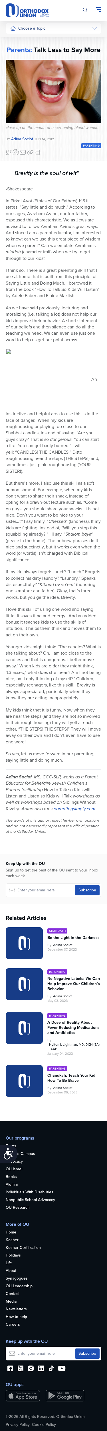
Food (14, 40)
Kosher (12, 1240)
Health (16, 51)
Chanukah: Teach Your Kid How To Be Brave (71, 1078)
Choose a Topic (31, 28)
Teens (11, 1146)
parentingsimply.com (74, 808)
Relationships (22, 62)
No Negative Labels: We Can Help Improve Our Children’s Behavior (73, 984)
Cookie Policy (44, 1425)
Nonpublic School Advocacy (30, 1200)
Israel (15, 94)
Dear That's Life (20, 161)
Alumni (12, 1184)
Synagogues (17, 1278)
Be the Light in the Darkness (73, 937)
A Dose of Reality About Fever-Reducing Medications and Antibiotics (73, 1027)
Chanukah (57, 931)
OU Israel (14, 1169)
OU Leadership (19, 1286)
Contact (12, 1294)
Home (11, 1232)
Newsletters (16, 1309)
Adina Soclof (62, 944)
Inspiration (19, 105)
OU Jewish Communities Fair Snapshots (21, 204)
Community (20, 115)
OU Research (18, 1207)
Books (11, 1177)
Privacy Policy (18, 1425)
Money (16, 83)
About (11, 1271)
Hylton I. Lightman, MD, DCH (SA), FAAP (74, 1047)
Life (9, 1263)
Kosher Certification (23, 1248)
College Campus (20, 1154)
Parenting (18, 72)
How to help (16, 1317)
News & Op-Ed (23, 126)
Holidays (13, 1255)
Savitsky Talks (22, 148)
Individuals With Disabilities (29, 1192)
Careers (13, 1324)
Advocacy (14, 1161)
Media (11, 1301)
